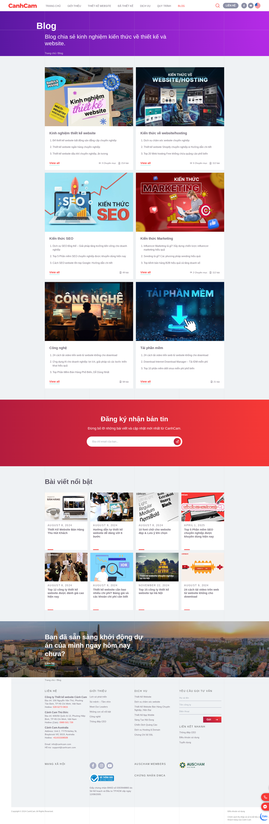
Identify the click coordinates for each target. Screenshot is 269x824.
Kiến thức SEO (61, 238)
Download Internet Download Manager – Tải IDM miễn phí (176, 361)
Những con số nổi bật (100, 711)
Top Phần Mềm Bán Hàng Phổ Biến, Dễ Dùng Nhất (81, 372)
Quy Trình (164, 6)
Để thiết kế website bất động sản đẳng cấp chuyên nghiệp (84, 140)
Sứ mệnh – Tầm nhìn (100, 701)
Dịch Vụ (145, 6)
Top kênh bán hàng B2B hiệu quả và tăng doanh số (172, 262)
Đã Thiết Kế (125, 6)
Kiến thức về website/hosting (163, 133)
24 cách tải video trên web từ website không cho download (85, 355)
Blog (181, 6)
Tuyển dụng (185, 742)
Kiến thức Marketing (156, 238)
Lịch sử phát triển (98, 696)
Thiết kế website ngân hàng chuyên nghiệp (76, 147)
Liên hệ (50, 663)
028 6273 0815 (60, 707)
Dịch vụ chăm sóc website (147, 701)
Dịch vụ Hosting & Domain (147, 729)
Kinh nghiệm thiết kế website (72, 133)
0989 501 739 (66, 722)
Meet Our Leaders (99, 706)
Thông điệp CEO (98, 721)
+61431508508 (60, 737)
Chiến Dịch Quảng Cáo (145, 724)
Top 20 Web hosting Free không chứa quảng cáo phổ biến (176, 153)
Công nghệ (58, 348)
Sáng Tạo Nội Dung (144, 719)
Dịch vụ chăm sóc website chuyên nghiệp (166, 140)
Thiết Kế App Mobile (144, 715)
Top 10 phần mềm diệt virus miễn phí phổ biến (169, 368)
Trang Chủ (53, 6)
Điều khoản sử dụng (189, 737)
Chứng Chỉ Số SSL (143, 734)
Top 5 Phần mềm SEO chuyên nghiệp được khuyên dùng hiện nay (89, 256)
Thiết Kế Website (99, 6)
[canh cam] (93, 765)
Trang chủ (50, 53)
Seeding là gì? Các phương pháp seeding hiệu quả (172, 256)
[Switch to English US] (257, 5)
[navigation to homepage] (22, 5)
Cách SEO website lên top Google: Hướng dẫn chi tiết (82, 262)
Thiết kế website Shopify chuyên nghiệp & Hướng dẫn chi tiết (177, 147)
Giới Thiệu (74, 6)
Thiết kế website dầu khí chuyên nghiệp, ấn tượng (80, 153)
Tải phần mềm (151, 348)
